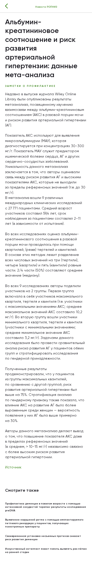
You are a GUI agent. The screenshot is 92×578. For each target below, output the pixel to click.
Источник (13, 467)
